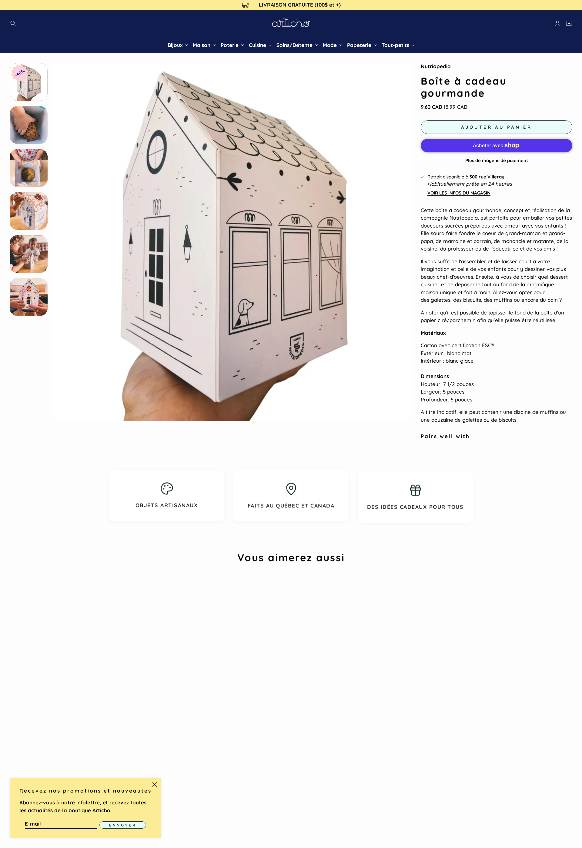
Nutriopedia (436, 66)
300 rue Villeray (487, 177)
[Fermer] (155, 785)
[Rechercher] (13, 23)
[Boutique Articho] (291, 23)
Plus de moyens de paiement (496, 160)
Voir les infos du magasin (458, 193)
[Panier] (569, 23)
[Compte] (557, 23)
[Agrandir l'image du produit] (232, 242)
